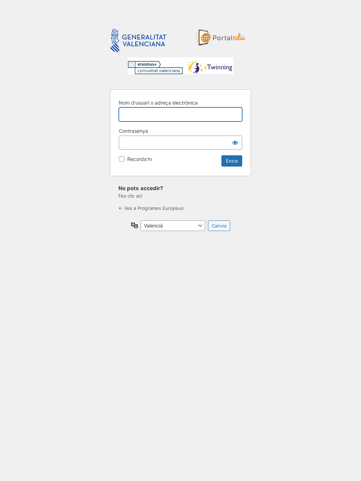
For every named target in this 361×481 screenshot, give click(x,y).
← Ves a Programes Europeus (151, 208)
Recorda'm (139, 159)
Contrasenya (133, 131)
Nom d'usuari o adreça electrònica (158, 103)
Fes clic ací (130, 196)
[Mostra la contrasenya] (235, 143)
